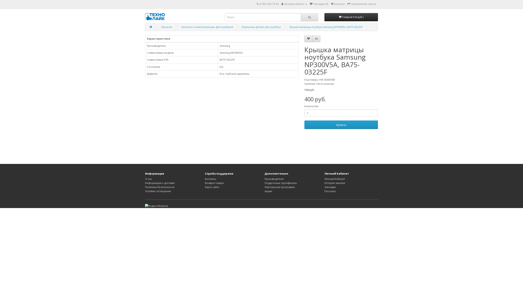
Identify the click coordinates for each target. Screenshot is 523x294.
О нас (148, 179)
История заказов (334, 183)
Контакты (210, 179)
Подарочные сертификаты (281, 183)
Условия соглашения (158, 191)
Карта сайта (212, 187)
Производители (274, 179)
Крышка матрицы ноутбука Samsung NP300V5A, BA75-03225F (326, 27)
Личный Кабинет (334, 179)
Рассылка (330, 191)
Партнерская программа (280, 187)
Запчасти (166, 27)
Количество (311, 106)
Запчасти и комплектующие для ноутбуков (207, 27)
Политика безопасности (159, 187)
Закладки (330, 187)
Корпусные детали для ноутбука (261, 27)
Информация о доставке (160, 183)
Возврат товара (214, 183)
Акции (268, 191)
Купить (341, 125)
